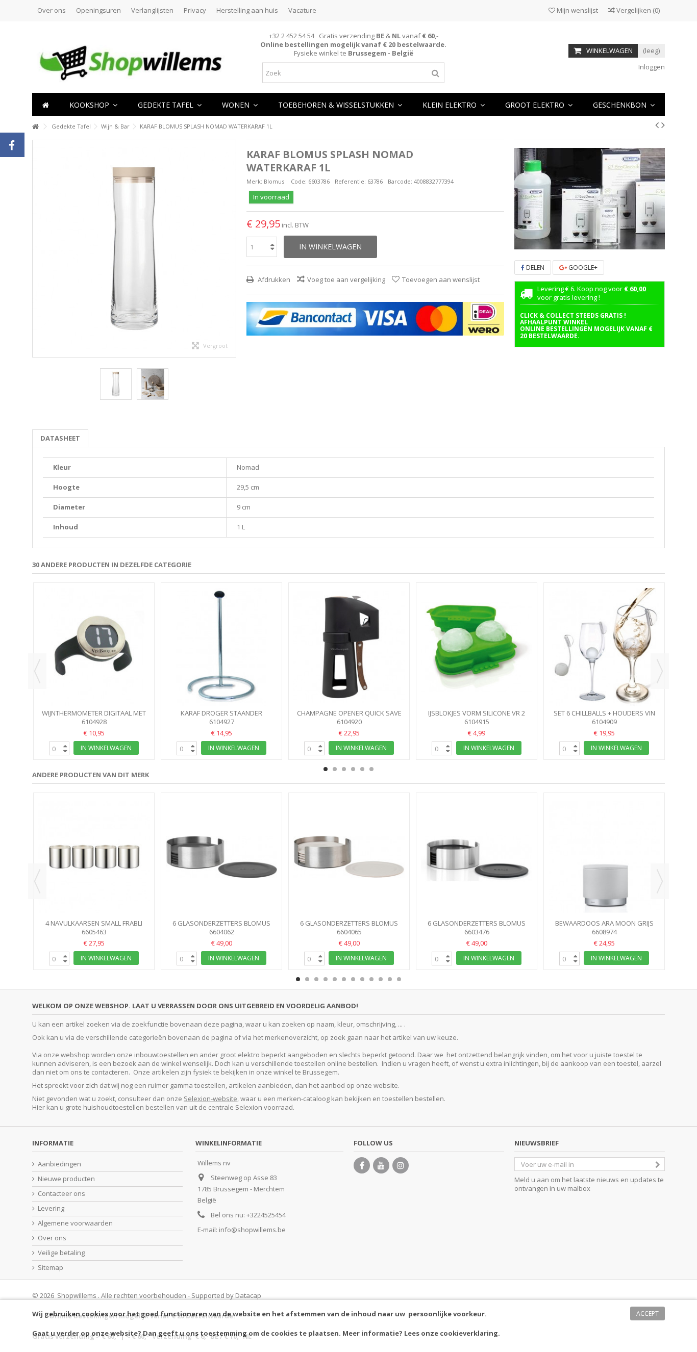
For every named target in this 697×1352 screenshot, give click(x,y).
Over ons (51, 10)
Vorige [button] (38, 248)
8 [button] (362, 979)
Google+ (582, 267)
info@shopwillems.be (252, 1229)
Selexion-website (210, 1098)
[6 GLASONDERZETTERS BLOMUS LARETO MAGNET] (221, 857)
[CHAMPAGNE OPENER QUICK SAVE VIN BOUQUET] (349, 647)
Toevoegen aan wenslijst (441, 279)
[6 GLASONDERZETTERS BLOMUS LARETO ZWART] (476, 857)
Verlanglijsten (152, 10)
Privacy (195, 10)
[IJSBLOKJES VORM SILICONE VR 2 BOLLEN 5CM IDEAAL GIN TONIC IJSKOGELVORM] (476, 647)
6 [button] (371, 769)
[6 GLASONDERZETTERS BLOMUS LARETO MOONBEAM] (349, 857)
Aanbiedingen (59, 1164)
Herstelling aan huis (247, 10)
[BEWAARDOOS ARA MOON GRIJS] (604, 857)
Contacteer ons (61, 1193)
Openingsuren (98, 10)
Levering (51, 1208)
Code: (299, 181)
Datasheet (60, 438)
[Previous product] (657, 125)
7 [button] (353, 979)
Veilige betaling (61, 1252)
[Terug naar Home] (35, 126)
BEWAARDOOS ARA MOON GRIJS (604, 923)
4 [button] (353, 769)
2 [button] (594, 241)
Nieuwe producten (66, 1179)
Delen (534, 267)
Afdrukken (273, 279)
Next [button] (660, 671)
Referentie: (350, 181)
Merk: (254, 181)
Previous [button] (37, 671)
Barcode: (400, 181)
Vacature (302, 10)
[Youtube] (381, 1165)
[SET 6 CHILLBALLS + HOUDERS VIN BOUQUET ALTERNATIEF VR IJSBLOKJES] (604, 647)
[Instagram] (400, 1165)
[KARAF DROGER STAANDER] (221, 647)
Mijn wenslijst (576, 10)
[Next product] (663, 125)
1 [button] (585, 241)
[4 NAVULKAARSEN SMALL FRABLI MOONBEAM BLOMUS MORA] (94, 857)
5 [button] (362, 769)
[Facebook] (362, 1165)
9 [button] (371, 979)
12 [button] (399, 979)
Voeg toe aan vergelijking (346, 279)
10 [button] (381, 979)
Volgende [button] (230, 248)
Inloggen (651, 66)
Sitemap (50, 1267)
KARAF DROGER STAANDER (221, 713)
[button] (240, 104)
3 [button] (344, 769)
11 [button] (390, 979)
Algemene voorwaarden (75, 1223)
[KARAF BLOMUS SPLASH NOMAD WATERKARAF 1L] (116, 384)
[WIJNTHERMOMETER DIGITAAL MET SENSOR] (94, 647)
